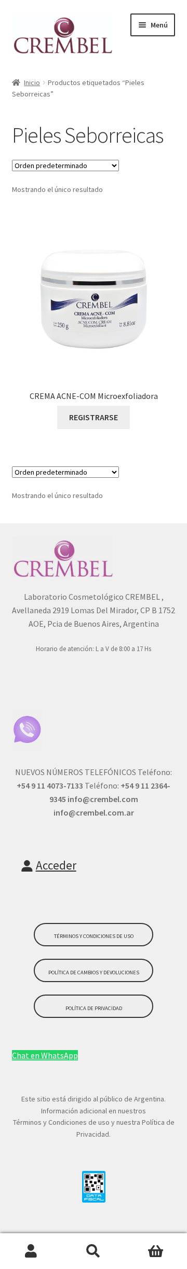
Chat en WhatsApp (45, 1055)
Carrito (156, 1251)
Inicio (32, 82)
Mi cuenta (31, 1251)
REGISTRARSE (93, 417)
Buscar (93, 1251)
